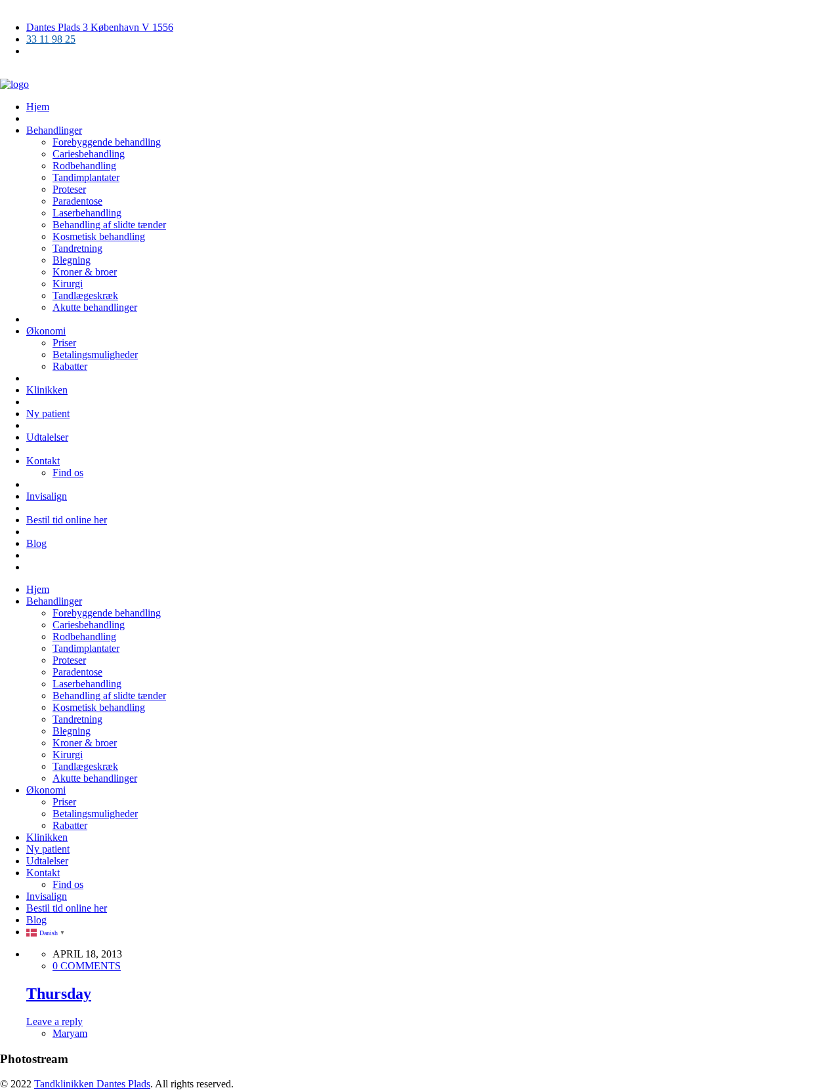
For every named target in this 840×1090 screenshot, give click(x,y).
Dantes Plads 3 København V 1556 (99, 27)
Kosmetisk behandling (98, 236)
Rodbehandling (84, 165)
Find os (67, 472)
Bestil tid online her (66, 519)
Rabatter (69, 366)
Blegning (71, 260)
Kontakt (43, 460)
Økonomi (46, 330)
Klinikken (47, 389)
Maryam (69, 1033)
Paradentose (77, 201)
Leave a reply (54, 1021)
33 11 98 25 (50, 39)
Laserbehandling (86, 212)
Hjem (37, 106)
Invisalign (46, 496)
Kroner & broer (84, 271)
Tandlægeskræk (85, 295)
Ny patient (48, 413)
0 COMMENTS (86, 965)
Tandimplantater (85, 177)
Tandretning (77, 248)
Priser (64, 342)
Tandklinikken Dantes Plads (92, 1083)
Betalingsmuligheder (95, 354)
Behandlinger (54, 130)
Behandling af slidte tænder (109, 224)
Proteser (69, 189)
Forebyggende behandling (106, 142)
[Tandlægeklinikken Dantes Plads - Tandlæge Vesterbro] (14, 84)
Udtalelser (47, 437)
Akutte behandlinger (94, 307)
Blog (36, 543)
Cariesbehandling (88, 153)
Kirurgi (67, 283)
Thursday (58, 993)
